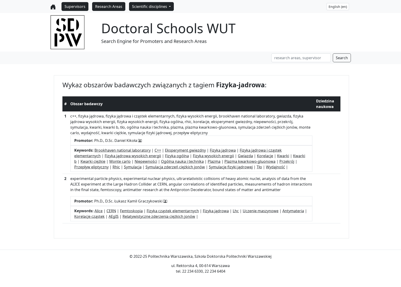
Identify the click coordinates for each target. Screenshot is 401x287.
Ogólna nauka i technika (182, 161)
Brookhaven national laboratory (122, 150)
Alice (98, 210)
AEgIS (114, 216)
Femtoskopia (131, 210)
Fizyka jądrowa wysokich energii (133, 155)
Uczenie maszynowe (260, 210)
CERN (111, 210)
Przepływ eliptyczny (91, 167)
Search (342, 57)
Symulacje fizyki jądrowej (231, 167)
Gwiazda (245, 155)
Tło (259, 167)
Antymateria (293, 210)
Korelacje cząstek (89, 216)
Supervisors (75, 6)
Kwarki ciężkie (93, 161)
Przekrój (286, 161)
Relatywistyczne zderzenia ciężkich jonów (159, 216)
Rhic (116, 167)
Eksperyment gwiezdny (185, 150)
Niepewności (146, 161)
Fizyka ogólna (177, 155)
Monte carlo (120, 161)
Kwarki (283, 155)
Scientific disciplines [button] (150, 6)
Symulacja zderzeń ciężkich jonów (175, 167)
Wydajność (275, 167)
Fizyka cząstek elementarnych (173, 210)
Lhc (236, 210)
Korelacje (265, 155)
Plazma (214, 161)
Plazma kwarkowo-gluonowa (249, 161)
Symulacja (133, 167)
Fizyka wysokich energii (213, 155)
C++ (158, 150)
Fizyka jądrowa (223, 150)
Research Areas (108, 6)
